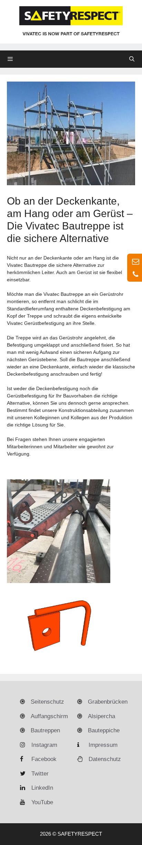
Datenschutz (105, 759)
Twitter (40, 773)
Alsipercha (101, 716)
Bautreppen (45, 730)
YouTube (42, 802)
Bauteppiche (104, 730)
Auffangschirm (49, 716)
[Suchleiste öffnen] (132, 59)
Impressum (103, 745)
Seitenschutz (47, 701)
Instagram (44, 745)
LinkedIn (42, 788)
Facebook (44, 759)
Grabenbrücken (108, 701)
